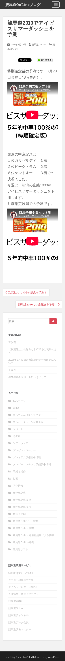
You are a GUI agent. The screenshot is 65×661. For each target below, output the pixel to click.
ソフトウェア (20, 443)
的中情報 (18, 485)
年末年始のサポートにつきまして (27, 377)
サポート (18, 429)
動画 (15, 478)
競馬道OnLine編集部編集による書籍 (33, 535)
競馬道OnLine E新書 (25, 521)
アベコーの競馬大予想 (21, 580)
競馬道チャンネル (18, 615)
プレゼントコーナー (24, 450)
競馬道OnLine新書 (23, 528)
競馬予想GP (20, 514)
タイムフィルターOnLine (22, 587)
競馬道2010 (15, 601)
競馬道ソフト (20, 549)
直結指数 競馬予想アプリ (23, 594)
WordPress (53, 657)
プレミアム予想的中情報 (27, 457)
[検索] (53, 321)
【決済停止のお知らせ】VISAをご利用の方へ (32, 351)
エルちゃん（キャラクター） (29, 415)
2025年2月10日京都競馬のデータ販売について (32, 361)
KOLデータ (19, 400)
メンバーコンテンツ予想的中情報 (32, 464)
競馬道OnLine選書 (23, 542)
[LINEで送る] (45, 59)
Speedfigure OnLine (20, 572)
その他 (17, 436)
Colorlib (30, 657)
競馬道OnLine (39, 44)
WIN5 (16, 407)
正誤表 (12, 342)
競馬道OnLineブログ (22, 4)
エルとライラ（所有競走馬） (29, 422)
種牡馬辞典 (19, 492)
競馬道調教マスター (19, 629)
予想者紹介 (19, 471)
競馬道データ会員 (18, 622)
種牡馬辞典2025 (22, 499)
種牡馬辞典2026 (22, 507)
